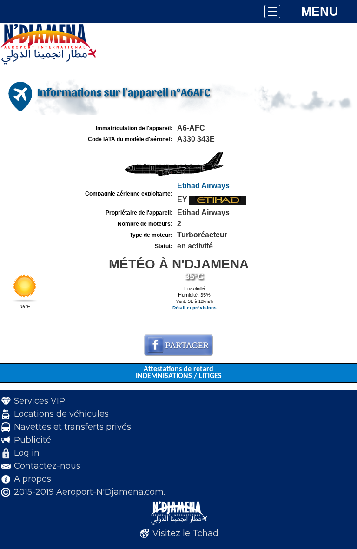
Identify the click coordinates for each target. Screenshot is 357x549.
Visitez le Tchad (185, 533)
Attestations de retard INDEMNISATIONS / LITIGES (179, 373)
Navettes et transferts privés (72, 427)
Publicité (32, 440)
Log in (27, 453)
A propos (32, 479)
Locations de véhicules (61, 414)
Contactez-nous (47, 466)
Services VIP (39, 401)
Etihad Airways (203, 186)
